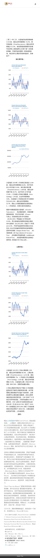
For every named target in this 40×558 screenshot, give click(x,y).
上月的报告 (10, 421)
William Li (14, 26)
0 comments (18, 28)
